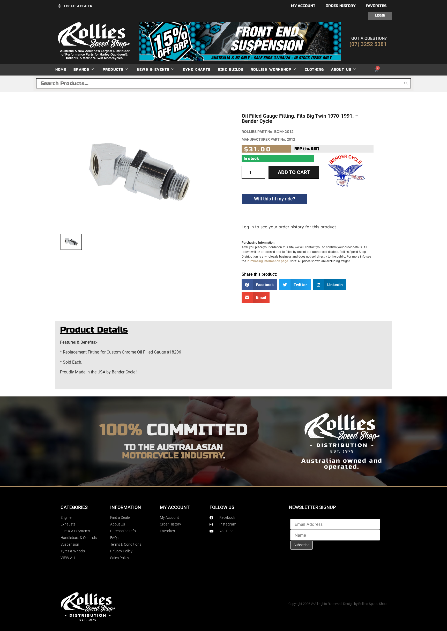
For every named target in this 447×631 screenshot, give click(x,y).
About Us (341, 69)
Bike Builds (231, 69)
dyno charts (197, 69)
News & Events (153, 69)
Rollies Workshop (271, 69)
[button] (259, 284)
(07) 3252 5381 (368, 44)
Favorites (376, 6)
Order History (340, 6)
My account (303, 6)
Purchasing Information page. (268, 261)
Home (60, 69)
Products (113, 69)
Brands (81, 69)
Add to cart (294, 172)
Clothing (314, 69)
